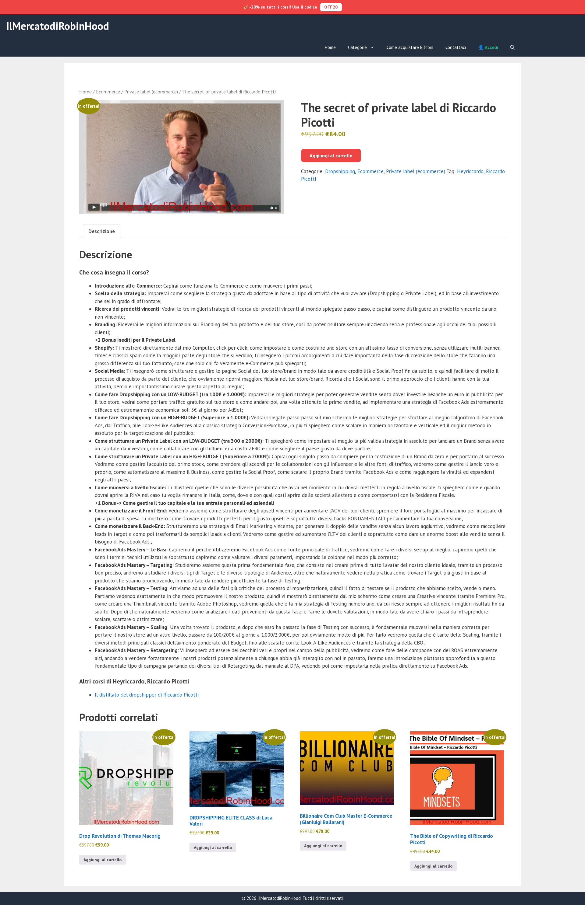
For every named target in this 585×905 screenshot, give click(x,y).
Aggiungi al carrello (331, 155)
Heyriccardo (470, 171)
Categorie (357, 47)
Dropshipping (340, 171)
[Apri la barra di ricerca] (512, 47)
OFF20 (331, 7)
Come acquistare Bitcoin (410, 47)
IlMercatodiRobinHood (57, 26)
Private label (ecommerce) (151, 92)
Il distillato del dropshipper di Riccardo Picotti (147, 694)
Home (330, 47)
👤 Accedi (488, 47)
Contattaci (455, 47)
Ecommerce (108, 92)
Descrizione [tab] (101, 231)
